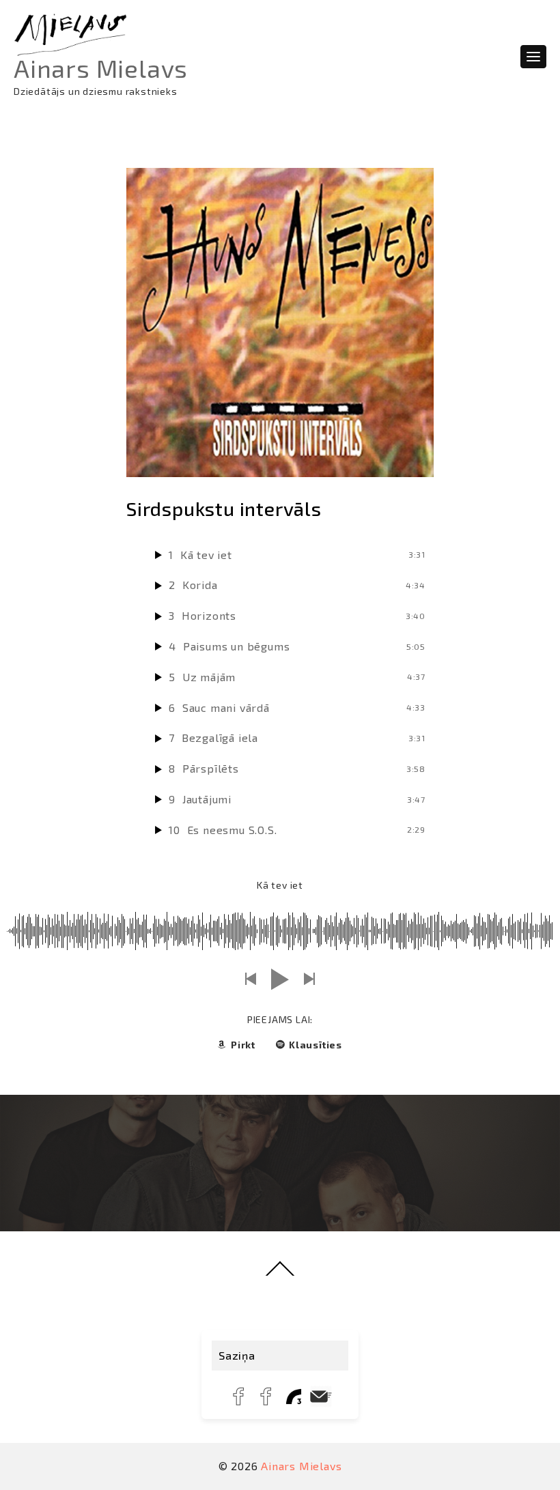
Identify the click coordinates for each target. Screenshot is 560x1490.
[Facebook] (239, 1396)
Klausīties (315, 1044)
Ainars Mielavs (101, 68)
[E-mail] (321, 1396)
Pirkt (243, 1044)
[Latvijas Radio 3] (293, 1396)
